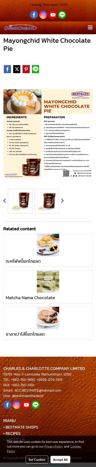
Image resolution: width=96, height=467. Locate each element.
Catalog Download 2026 (48, 4)
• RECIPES (12, 433)
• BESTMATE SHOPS (20, 427)
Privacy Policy (53, 446)
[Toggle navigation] (90, 28)
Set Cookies (37, 459)
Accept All (60, 459)
